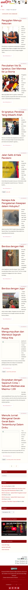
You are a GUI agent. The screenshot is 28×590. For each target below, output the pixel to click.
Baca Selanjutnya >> (7, 55)
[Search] (24, 476)
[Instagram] (18, 588)
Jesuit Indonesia (5, 549)
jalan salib (8, 192)
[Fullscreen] (24, 534)
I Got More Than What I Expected (9, 501)
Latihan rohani (13, 459)
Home (3, 9)
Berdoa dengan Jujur (13, 288)
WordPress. (19, 584)
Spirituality (14, 371)
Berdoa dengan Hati (13, 246)
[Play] (3, 534)
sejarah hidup (9, 371)
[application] (14, 529)
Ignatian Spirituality (6, 547)
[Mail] (15, 588)
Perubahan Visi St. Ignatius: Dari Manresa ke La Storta (14, 68)
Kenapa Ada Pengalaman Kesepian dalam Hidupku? (14, 203)
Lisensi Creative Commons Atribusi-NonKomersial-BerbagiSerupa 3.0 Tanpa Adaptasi (14, 579)
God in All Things (5, 544)
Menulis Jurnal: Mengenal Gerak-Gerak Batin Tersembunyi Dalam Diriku (12, 421)
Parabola (13, 584)
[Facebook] (12, 588)
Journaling (8, 459)
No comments (23, 18)
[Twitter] (10, 588)
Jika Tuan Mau (5, 486)
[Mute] (22, 534)
